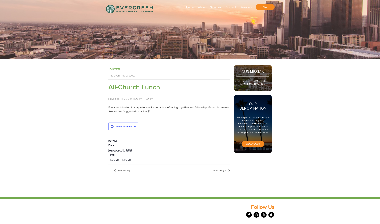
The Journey (123, 170)
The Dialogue (220, 170)
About (202, 7)
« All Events (114, 69)
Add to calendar (124, 126)
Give (265, 7)
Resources (247, 7)
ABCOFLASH (253, 144)
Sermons (215, 7)
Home (190, 7)
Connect (230, 7)
